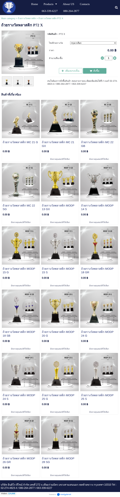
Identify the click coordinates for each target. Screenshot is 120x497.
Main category (8, 18)
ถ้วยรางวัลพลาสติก (27, 18)
